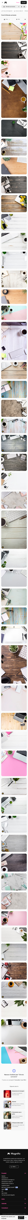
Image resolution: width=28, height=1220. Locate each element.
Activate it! (21, 1217)
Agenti (4, 1189)
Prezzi (18, 2)
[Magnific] (14, 1154)
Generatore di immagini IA (8, 1179)
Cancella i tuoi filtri (20, 1080)
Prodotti (4, 1173)
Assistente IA (5, 1178)
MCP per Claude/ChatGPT (10, 1187)
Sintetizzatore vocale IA (8, 1183)
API (2, 1191)
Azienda (4, 1203)
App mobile (4, 1193)
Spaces (3, 1176)
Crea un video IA (19, 11)
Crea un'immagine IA (7, 11)
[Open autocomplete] (3, 6)
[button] (14, 1166)
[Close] (26, 1218)
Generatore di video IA (7, 1181)
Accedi (24, 2)
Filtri (19, 19)
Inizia (3, 1199)
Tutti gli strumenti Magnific (8, 1195)
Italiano (14, 1166)
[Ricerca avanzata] (25, 19)
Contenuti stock (5, 1185)
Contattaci (5, 1208)
